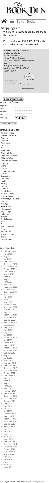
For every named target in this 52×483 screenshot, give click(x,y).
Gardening (5, 176)
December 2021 (10, 304)
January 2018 (9, 365)
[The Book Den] (26, 8)
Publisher (4, 114)
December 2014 (10, 444)
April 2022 (8, 299)
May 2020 (7, 332)
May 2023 (7, 279)
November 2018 (10, 350)
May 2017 (7, 383)
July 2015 (8, 429)
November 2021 (10, 307)
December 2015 (10, 419)
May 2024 (7, 256)
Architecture (6, 143)
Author (3, 111)
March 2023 (8, 284)
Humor (4, 186)
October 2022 (9, 289)
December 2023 (10, 264)
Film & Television (8, 171)
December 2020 (10, 315)
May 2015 (7, 434)
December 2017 (10, 368)
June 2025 (8, 254)
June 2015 (8, 431)
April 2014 (8, 464)
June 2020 (8, 330)
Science (4, 221)
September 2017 (10, 375)
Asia (3, 148)
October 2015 (9, 424)
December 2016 (10, 396)
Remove (29, 77)
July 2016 (8, 403)
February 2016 (10, 413)
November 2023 (10, 266)
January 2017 (9, 393)
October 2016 (9, 401)
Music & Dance (7, 196)
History (4, 183)
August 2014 (9, 454)
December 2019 (10, 337)
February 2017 (10, 391)
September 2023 (10, 271)
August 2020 (9, 325)
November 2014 (10, 446)
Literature (5, 188)
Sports (4, 229)
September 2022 (10, 292)
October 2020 (9, 320)
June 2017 (8, 381)
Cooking (4, 163)
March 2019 (8, 342)
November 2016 (10, 398)
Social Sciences (7, 226)
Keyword (4, 105)
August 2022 (9, 294)
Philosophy (6, 206)
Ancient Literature (8, 135)
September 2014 (10, 452)
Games (4, 173)
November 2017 (10, 370)
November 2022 (10, 287)
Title (2, 108)
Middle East (6, 191)
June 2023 (8, 277)
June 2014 (8, 459)
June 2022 (8, 297)
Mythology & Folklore (10, 199)
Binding (3, 117)
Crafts (3, 166)
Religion (4, 216)
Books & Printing (8, 153)
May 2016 (7, 408)
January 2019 (9, 345)
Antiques (5, 140)
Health (4, 181)
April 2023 (8, 282)
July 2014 (8, 457)
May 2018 (7, 355)
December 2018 (10, 348)
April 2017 (8, 386)
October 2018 (9, 353)
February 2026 (10, 251)
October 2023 (9, 269)
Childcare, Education (10, 155)
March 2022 (8, 302)
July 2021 (8, 312)
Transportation (7, 234)
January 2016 (9, 416)
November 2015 (10, 421)
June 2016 (8, 406)
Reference (5, 214)
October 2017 (9, 373)
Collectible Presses (9, 161)
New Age (4, 204)
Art (2, 145)
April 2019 (8, 340)
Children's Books (8, 158)
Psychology (6, 211)
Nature (4, 201)
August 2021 (9, 310)
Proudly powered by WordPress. (35, 482)
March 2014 (8, 467)
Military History (7, 193)
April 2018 (8, 358)
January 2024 (9, 261)
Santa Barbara (7, 219)
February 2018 (10, 363)
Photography (6, 209)
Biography (5, 150)
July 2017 (8, 378)
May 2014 (7, 462)
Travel (3, 237)
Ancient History (7, 133)
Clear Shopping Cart (13, 99)
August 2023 (9, 274)
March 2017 (8, 388)
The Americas (6, 232)
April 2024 (8, 259)
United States (6, 239)
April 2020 (8, 335)
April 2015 (8, 436)
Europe (4, 168)
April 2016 (8, 411)
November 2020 (10, 317)
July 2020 (8, 327)
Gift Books (5, 178)
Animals (4, 138)
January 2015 (9, 441)
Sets (3, 224)
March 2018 (8, 360)
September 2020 (10, 322)
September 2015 (10, 426)
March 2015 (8, 439)
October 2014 (9, 449)
